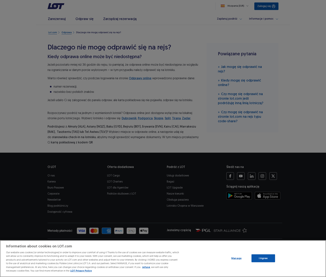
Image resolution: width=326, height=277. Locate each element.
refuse (146, 267)
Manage (236, 258)
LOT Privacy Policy (81, 270)
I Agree (263, 258)
